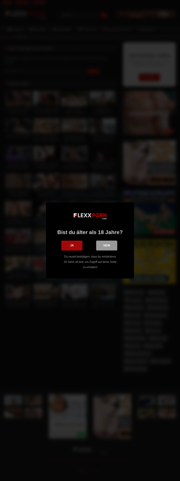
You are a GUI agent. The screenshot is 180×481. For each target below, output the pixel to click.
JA (72, 245)
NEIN (106, 245)
